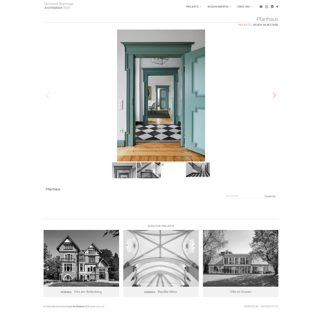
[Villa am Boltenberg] (81, 258)
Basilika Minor (168, 292)
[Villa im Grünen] (240, 258)
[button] (200, 6)
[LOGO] (59, 5)
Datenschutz (269, 306)
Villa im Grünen (240, 292)
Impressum (251, 306)
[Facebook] (261, 6)
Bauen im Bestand (265, 24)
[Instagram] (266, 6)
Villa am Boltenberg (88, 292)
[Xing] (277, 6)
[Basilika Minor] (161, 258)
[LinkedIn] (272, 6)
